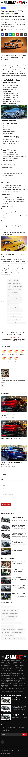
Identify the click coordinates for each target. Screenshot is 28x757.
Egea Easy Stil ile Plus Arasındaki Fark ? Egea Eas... (19, 541)
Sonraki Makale (13, 337)
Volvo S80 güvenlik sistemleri (8, 638)
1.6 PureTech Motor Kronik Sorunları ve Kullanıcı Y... (18, 518)
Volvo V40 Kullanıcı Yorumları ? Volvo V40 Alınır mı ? (19, 570)
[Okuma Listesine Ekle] (25, 34)
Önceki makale (15, 331)
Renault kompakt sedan (13, 292)
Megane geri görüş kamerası (14, 320)
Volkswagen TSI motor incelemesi (9, 616)
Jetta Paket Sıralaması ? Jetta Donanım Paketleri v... (19, 549)
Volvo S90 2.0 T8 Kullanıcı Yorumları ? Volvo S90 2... (18, 586)
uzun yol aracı (21, 629)
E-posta (3, 485)
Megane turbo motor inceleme (15, 289)
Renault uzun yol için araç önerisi (15, 310)
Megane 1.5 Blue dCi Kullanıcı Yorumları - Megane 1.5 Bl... (12, 463)
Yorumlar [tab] (4, 474)
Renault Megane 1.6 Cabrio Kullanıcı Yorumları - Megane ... (14, 414)
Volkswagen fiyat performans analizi (10, 613)
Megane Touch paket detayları (14, 301)
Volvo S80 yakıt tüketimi (7, 635)
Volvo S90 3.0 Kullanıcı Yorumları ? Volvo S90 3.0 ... (19, 578)
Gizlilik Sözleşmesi (5, 753)
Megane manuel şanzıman (14, 313)
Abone (24, 734)
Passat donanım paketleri (7, 626)
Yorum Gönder (6, 504)
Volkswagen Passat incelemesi (8, 629)
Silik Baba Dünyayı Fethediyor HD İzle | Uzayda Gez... (19, 562)
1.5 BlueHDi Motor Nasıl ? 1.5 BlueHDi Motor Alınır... (19, 533)
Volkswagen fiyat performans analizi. (10, 610)
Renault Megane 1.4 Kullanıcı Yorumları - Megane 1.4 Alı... (12, 439)
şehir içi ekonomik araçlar (13, 307)
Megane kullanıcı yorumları (14, 283)
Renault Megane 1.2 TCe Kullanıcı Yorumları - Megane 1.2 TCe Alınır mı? (14, 340)
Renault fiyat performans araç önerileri (16, 323)
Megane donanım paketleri (14, 295)
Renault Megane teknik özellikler (15, 286)
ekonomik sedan (5, 632)
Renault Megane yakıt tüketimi (15, 298)
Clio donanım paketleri (7, 623)
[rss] (2, 742)
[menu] (2, 2)
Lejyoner (3, 378)
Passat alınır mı (17, 623)
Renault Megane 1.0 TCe (13, 280)
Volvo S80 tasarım (21, 638)
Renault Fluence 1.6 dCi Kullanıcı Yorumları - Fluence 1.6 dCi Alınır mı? (14, 333)
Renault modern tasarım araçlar (15, 316)
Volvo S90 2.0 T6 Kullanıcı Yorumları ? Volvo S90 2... (18, 594)
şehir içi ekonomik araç (17, 632)
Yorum (2, 492)
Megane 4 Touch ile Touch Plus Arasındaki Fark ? (18, 526)
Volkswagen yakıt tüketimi (8, 607)
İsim (2, 479)
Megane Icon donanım (13, 304)
